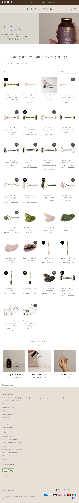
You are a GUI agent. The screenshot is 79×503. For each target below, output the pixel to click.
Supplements (7, 414)
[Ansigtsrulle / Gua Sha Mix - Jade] (11, 85)
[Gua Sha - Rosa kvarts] (11, 248)
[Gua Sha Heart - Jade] (30, 218)
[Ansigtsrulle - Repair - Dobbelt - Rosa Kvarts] (11, 117)
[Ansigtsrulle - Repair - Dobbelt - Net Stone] (67, 278)
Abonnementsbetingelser (12, 443)
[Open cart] (75, 9)
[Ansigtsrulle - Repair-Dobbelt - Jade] (30, 117)
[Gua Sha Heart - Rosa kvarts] (49, 218)
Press (4, 459)
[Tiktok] (11, 2)
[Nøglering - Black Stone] (30, 278)
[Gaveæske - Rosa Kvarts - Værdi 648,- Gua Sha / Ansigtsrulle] (11, 311)
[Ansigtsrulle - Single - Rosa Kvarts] (30, 185)
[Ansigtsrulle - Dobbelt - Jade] (67, 117)
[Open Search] (71, 9)
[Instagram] (5, 2)
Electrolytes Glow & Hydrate (45, 2)
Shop (4, 411)
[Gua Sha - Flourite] (30, 248)
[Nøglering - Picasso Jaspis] (67, 248)
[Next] (55, 2)
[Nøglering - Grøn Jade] (11, 278)
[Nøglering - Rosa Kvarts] (49, 248)
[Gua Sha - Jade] (67, 218)
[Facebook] (2, 2)
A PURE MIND (22, 496)
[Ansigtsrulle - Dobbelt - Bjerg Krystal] (11, 185)
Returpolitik (7, 446)
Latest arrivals (8, 408)
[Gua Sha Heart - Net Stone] (49, 278)
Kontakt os (6, 436)
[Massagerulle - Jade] (11, 218)
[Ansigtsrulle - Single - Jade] (49, 185)
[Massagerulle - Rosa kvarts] (67, 185)
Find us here (7, 427)
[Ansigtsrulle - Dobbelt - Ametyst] (11, 150)
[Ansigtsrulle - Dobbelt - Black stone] (30, 150)
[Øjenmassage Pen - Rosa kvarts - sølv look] (67, 85)
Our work (6, 424)
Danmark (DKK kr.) (65, 490)
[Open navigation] (12, 9)
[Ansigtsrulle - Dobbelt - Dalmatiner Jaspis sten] (49, 150)
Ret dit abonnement (10, 452)
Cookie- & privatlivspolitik (12, 449)
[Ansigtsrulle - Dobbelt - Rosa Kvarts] (49, 117)
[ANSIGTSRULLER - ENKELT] (49, 85)
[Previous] (23, 2)
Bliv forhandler (8, 456)
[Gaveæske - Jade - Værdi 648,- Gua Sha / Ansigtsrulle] (30, 311)
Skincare (5, 417)
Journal (5, 421)
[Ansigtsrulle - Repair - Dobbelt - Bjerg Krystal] (67, 150)
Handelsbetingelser (10, 439)
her (6, 476)
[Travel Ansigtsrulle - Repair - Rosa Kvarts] (30, 85)
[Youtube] (8, 2)
